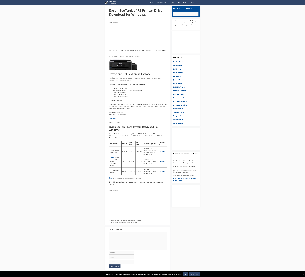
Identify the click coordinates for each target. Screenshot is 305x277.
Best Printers (182, 2)
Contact (191, 2)
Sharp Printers (178, 116)
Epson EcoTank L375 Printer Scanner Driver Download (126, 220)
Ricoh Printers (178, 109)
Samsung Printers (179, 112)
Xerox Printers (178, 123)
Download (112, 118)
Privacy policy (194, 274)
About (173, 2)
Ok (185, 274)
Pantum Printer (178, 94)
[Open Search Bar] (197, 2)
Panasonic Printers (179, 91)
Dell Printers (177, 69)
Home (151, 2)
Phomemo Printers (179, 98)
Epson (112, 158)
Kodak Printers (178, 83)
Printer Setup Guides (180, 105)
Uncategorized (178, 119)
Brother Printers (178, 62)
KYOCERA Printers (179, 87)
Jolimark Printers (179, 80)
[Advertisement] (138, 34)
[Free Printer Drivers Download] (111, 2)
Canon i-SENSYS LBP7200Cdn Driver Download (124, 222)
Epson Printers (178, 73)
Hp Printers (177, 76)
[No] (303, 274)
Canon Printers (178, 65)
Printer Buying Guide (180, 101)
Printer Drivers (161, 2)
